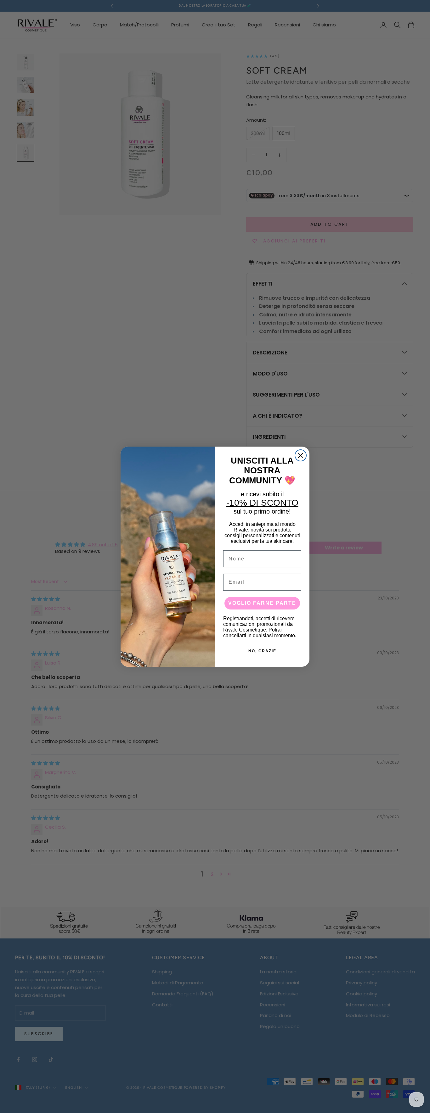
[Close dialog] (300, 455)
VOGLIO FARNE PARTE (262, 603)
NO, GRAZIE (262, 651)
